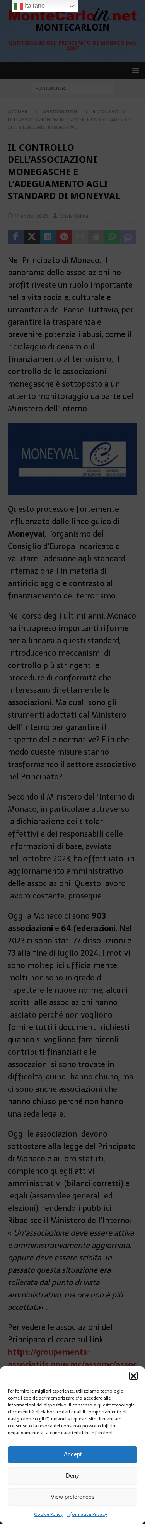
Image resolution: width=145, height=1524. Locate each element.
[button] (133, 1376)
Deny (72, 1475)
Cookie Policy (48, 1514)
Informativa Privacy (87, 1514)
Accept (73, 1454)
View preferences (73, 1496)
